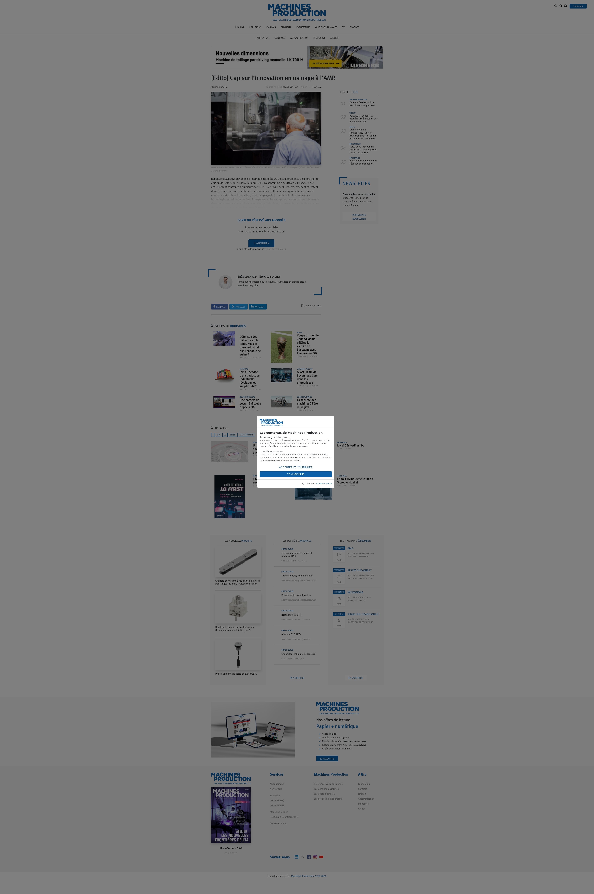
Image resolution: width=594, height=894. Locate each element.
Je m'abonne (296, 474)
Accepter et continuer (296, 467)
